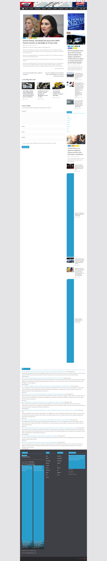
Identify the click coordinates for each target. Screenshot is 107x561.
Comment (24, 111)
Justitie (66, 8)
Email (23, 131)
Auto (71, 8)
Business (44, 8)
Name (23, 126)
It (57, 465)
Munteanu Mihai (33, 45)
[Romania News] (23, 8)
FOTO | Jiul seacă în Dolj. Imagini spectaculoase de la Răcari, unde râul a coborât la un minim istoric (42, 378)
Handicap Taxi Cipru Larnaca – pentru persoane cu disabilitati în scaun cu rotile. (43, 94)
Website (23, 137)
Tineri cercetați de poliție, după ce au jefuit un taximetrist (32, 73)
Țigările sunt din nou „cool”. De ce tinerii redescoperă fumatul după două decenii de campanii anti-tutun (43, 394)
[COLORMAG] (24, 455)
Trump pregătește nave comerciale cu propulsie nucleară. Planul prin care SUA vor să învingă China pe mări (44, 371)
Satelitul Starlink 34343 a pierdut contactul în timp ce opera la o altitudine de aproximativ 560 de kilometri (79, 261)
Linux (58, 474)
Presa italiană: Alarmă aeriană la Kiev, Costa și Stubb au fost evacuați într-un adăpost (39, 436)
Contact (75, 8)
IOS (57, 470)
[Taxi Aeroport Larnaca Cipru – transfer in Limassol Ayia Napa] (58, 83)
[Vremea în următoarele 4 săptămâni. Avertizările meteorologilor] (70, 215)
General (76, 46)
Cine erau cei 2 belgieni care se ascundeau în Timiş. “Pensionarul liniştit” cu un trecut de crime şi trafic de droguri (54, 74)
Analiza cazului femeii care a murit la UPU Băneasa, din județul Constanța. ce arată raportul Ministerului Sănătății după (79, 103)
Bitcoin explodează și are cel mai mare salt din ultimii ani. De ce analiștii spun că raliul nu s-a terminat (43, 402)
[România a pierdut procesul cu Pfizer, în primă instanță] (70, 321)
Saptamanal (59, 458)
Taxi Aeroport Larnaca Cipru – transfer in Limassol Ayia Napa (58, 93)
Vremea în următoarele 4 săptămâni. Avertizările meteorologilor (79, 214)
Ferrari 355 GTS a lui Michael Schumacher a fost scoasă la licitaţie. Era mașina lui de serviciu (79, 76)
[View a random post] (84, 8)
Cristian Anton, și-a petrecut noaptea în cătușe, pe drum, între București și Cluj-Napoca (75, 151)
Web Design (30, 552)
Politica (31, 8)
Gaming (58, 463)
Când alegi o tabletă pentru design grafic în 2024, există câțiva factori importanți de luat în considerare (28, 94)
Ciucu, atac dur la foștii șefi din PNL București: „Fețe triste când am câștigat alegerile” (39, 442)
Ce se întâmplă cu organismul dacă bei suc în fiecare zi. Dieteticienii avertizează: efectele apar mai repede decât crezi (46, 386)
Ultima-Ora (60, 8)
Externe (55, 8)
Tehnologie (59, 460)
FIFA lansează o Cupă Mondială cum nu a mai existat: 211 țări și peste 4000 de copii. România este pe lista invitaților (46, 419)
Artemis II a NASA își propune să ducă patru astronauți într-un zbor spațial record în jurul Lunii (79, 167)
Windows (59, 472)
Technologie (37, 8)
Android (58, 467)
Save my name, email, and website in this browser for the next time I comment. (39, 143)
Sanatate (49, 8)
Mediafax (27, 368)
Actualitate (59, 456)
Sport (26, 8)
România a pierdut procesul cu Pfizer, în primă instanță (79, 320)
